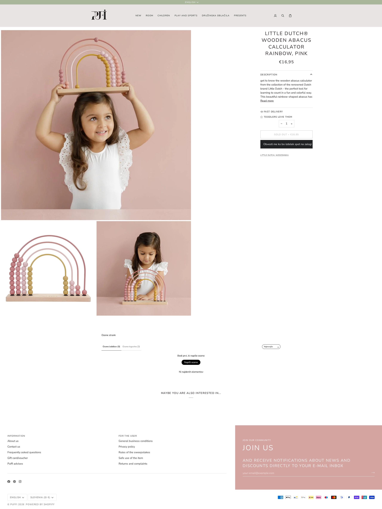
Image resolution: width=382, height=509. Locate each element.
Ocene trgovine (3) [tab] (131, 346)
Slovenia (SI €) (40, 497)
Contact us (13, 446)
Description (268, 74)
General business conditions (136, 441)
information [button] (16, 435)
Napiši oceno (191, 362)
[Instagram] (20, 481)
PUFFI (13, 504)
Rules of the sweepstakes (134, 452)
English (190, 2)
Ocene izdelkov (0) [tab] (111, 346)
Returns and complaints (133, 463)
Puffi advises (15, 463)
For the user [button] (128, 435)
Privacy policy (127, 446)
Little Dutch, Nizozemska (274, 155)
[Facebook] (8, 481)
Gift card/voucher (17, 458)
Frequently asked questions (24, 452)
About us (13, 441)
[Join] (372, 472)
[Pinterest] (14, 481)
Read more (267, 101)
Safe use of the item (131, 458)
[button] (149, 15)
